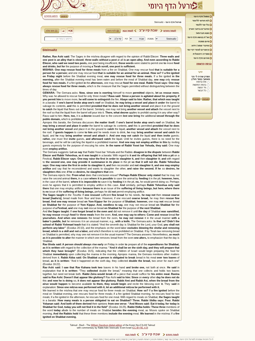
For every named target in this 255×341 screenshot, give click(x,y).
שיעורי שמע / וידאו (200, 45)
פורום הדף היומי (201, 58)
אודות (175, 339)
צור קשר (168, 339)
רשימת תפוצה (144, 339)
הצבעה (205, 99)
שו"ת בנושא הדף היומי (198, 37)
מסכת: (150, 38)
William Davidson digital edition (106, 325)
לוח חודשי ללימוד (200, 20)
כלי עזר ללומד (202, 25)
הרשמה (200, 63)
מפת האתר (98, 339)
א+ (70, 31)
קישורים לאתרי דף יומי (198, 50)
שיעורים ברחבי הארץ (199, 29)
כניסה (208, 63)
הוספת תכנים (157, 339)
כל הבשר (202, 90)
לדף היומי (111, 30)
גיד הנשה (202, 87)
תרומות (124, 339)
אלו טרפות (201, 81)
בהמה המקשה (199, 84)
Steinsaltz (158, 22)
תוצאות (196, 99)
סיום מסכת (203, 41)
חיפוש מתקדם (51, 16)
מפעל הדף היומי (201, 16)
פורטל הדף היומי (173, 22)
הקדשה (132, 339)
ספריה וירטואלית (201, 54)
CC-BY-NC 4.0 (140, 327)
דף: (126, 38)
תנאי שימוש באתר (112, 339)
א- (63, 31)
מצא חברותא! (202, 33)
